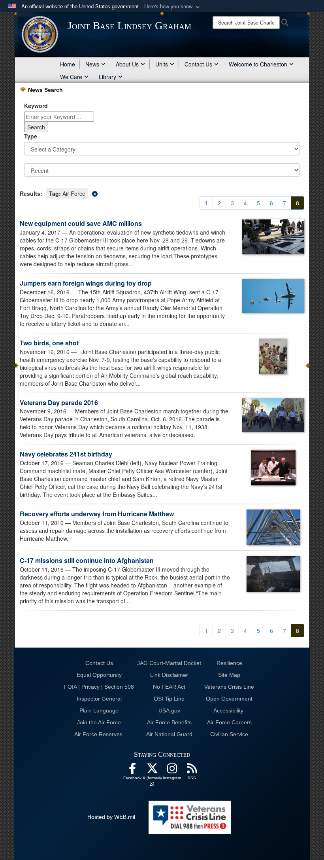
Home (67, 64)
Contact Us (198, 64)
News (92, 64)
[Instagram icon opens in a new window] (172, 770)
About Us (127, 64)
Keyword (36, 106)
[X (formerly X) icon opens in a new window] (152, 770)
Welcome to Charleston (258, 64)
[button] (172, 6)
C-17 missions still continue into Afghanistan (87, 560)
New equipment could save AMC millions (81, 223)
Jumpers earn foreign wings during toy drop (86, 283)
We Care (71, 77)
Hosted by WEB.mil (111, 817)
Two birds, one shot (49, 342)
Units (161, 64)
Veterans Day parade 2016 (59, 402)
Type (30, 136)
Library (107, 77)
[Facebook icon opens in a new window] (132, 770)
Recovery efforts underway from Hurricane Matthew (97, 513)
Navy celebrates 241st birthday (66, 453)
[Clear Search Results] (162, 192)
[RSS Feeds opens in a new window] (192, 770)
